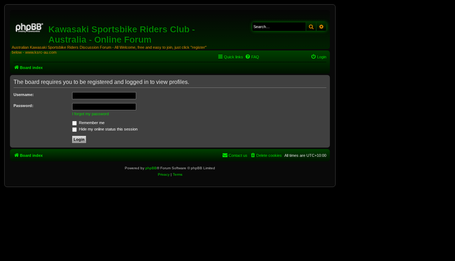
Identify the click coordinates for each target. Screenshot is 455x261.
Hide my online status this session (108, 129)
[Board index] (30, 27)
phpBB (151, 168)
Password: (23, 105)
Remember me (91, 123)
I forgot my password (90, 114)
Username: (24, 94)
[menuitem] (252, 57)
